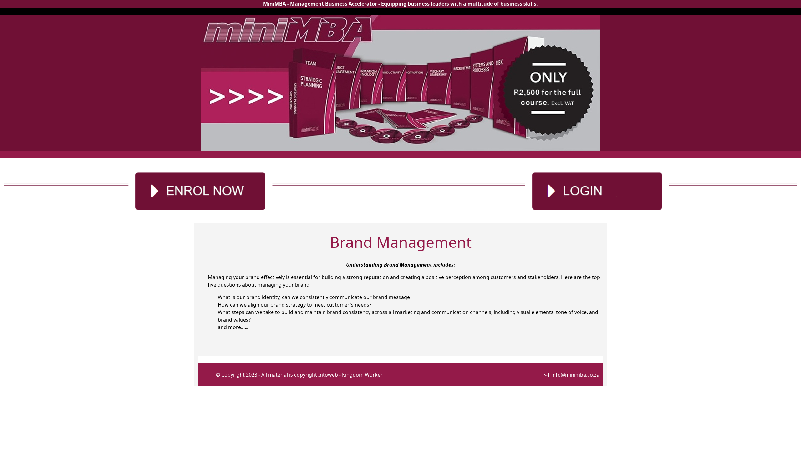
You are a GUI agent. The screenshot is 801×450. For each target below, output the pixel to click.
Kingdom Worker (362, 374)
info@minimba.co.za (575, 374)
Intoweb (328, 374)
